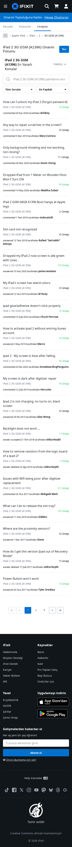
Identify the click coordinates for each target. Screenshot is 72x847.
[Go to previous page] (19, 610)
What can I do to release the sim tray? (29, 506)
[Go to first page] (11, 610)
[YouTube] (36, 790)
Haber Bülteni (11, 675)
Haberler (42, 658)
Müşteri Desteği (13, 658)
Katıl (40, 664)
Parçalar (8, 26)
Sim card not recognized (20, 229)
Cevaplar (42, 26)
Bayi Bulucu (44, 675)
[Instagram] (29, 790)
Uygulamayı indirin (51, 693)
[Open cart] (56, 6)
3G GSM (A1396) (54, 35)
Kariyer (7, 669)
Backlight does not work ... (21, 428)
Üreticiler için (45, 681)
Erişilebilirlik (10, 700)
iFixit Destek (10, 664)
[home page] (23, 6)
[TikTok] (7, 790)
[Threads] (58, 790)
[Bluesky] (51, 790)
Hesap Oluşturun (56, 17)
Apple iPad (18, 35)
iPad (32, 35)
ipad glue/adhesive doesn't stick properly (32, 306)
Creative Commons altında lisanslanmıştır (36, 833)
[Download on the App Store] (53, 701)
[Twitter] (21, 790)
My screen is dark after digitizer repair (29, 378)
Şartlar (7, 711)
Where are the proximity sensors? (26, 529)
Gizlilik (7, 705)
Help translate (33, 778)
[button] (47, 6)
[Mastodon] (44, 790)
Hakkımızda (10, 652)
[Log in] (66, 6)
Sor (64, 49)
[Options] (5, 35)
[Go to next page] (52, 610)
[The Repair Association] (65, 790)
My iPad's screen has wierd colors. (27, 283)
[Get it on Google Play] (52, 713)
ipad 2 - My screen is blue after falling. (29, 356)
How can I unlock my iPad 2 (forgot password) (35, 102)
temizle (58, 64)
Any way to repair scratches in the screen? (32, 125)
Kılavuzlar (25, 26)
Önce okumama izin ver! (21, 760)
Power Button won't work (21, 579)
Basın (40, 652)
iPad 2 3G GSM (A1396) (17, 107)
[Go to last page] (60, 610)
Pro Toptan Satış (47, 669)
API (5, 681)
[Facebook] (14, 790)
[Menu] (5, 6)
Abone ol (36, 753)
